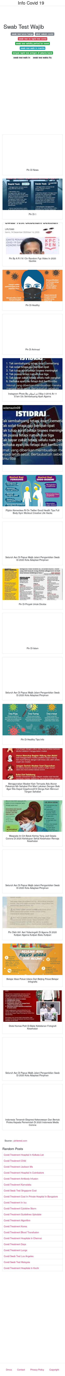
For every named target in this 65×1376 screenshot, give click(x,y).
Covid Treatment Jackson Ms (18, 1166)
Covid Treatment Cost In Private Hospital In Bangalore (31, 1196)
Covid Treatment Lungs (15, 1250)
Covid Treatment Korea (15, 1226)
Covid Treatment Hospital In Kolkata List (24, 1154)
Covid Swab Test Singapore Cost (20, 1190)
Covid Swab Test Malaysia (17, 1262)
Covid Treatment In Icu (15, 1202)
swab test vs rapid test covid (32, 38)
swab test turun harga (22, 33)
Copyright (54, 1369)
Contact (21, 1369)
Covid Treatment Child (15, 1160)
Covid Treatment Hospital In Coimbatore (24, 1172)
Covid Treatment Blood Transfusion (21, 1232)
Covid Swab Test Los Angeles (18, 1256)
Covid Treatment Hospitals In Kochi (21, 1268)
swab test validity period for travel (32, 43)
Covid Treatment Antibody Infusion (21, 1178)
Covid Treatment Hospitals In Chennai (23, 1238)
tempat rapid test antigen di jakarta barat (32, 52)
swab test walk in (21, 57)
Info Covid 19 (31, 3)
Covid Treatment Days (15, 1244)
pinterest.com (20, 1140)
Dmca (9, 1369)
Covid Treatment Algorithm (17, 1220)
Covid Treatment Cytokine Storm (20, 1208)
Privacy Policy (37, 1369)
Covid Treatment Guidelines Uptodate (22, 1214)
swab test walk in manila (32, 48)
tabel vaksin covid (44, 33)
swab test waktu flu (42, 57)
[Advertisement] (32, 97)
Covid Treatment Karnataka (17, 1184)
